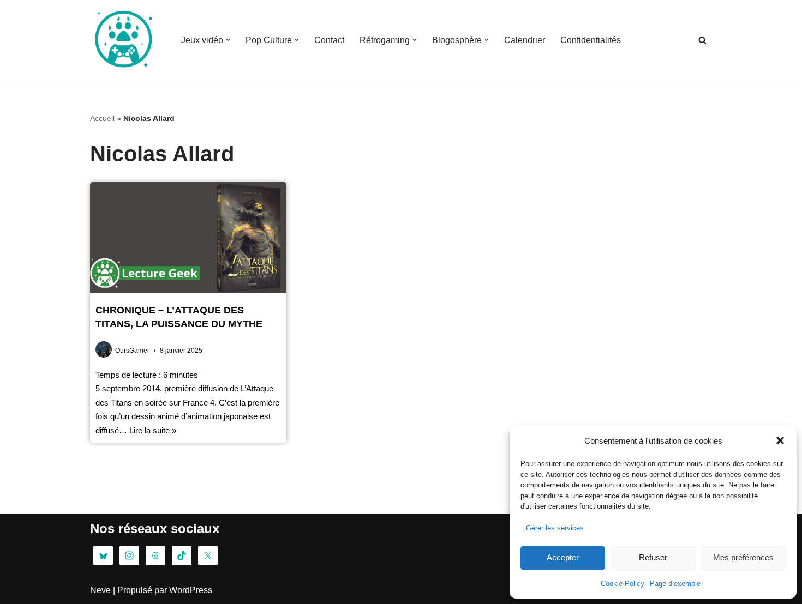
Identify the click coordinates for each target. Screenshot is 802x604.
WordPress (190, 590)
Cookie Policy (622, 583)
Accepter (563, 557)
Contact (329, 40)
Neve (100, 590)
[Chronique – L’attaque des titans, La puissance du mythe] (188, 237)
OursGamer (132, 350)
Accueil (102, 118)
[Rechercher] (702, 40)
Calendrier (524, 40)
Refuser (653, 557)
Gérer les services (555, 528)
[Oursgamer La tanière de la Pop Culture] (122, 40)
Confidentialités (590, 40)
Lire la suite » (152, 430)
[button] (780, 440)
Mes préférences (743, 557)
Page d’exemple (675, 583)
